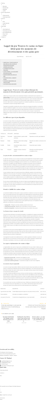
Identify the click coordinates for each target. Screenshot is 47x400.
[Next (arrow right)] (1, 399)
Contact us (2, 372)
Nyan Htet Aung (20, 56)
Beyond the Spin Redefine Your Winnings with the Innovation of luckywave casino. (8, 319)
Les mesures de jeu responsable (9, 83)
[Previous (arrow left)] (0, 399)
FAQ (1, 375)
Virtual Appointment (4, 370)
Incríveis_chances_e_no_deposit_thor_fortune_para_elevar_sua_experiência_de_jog (38, 318)
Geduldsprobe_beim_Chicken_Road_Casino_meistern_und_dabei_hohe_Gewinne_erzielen (23, 319)
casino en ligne (6, 97)
